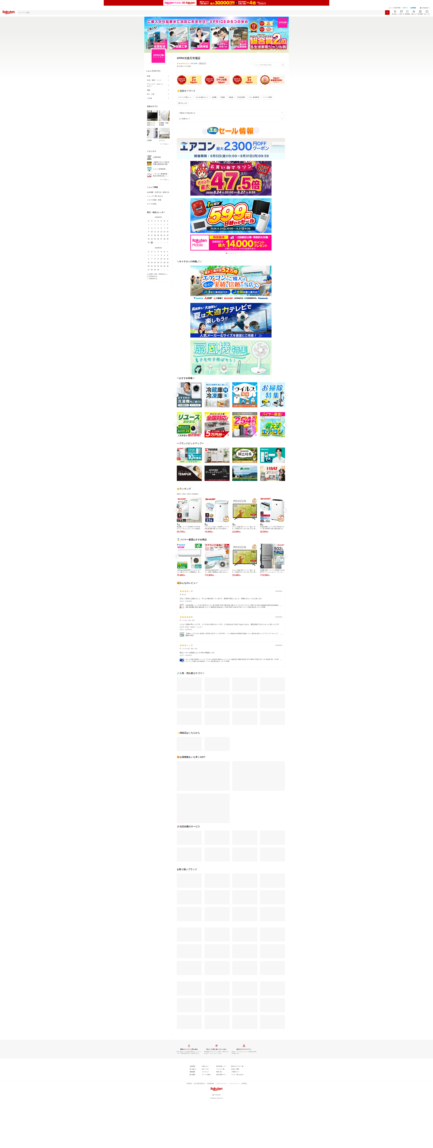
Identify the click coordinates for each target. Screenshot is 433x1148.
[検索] (387, 12)
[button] (425, 8)
